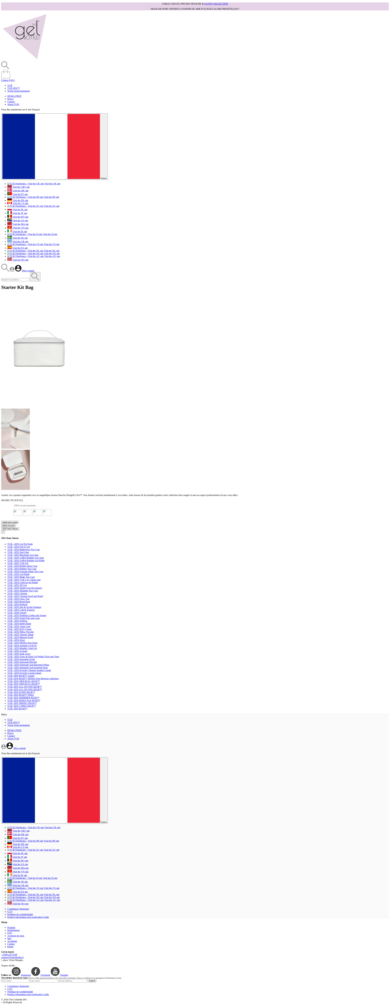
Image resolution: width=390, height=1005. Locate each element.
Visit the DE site (20, 200)
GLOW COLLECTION (216, 3)
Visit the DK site (20, 190)
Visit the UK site (52, 183)
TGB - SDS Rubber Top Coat (21, 568)
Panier (10, 946)
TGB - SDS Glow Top (18, 599)
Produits (11, 927)
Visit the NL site (51, 250)
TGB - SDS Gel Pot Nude (20, 544)
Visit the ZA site (20, 220)
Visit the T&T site (21, 187)
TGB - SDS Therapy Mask (20, 634)
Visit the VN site (20, 228)
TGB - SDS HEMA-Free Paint (22, 643)
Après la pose (8, 525)
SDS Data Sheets (10, 529)
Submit (92, 981)
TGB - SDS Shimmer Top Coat (22, 590)
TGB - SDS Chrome (17, 593)
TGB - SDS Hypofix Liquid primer (24, 673)
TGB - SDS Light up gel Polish (22, 582)
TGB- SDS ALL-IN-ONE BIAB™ (24, 686)
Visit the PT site (20, 194)
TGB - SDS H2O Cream (19, 629)
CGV (10, 911)
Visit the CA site (20, 203)
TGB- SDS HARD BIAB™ (21, 692)
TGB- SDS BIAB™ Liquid (20, 675)
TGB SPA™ (13, 88)
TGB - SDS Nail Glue (18, 552)
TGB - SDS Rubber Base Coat (22, 566)
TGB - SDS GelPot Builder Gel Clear (25, 557)
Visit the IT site (19, 213)
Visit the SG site (51, 206)
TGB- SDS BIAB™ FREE (20, 695)
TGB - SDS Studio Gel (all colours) (24, 588)
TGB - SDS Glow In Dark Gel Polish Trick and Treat (33, 656)
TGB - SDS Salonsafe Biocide (22, 662)
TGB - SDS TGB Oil (17, 563)
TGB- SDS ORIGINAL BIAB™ (23, 681)
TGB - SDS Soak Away (19, 654)
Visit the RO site (20, 217)
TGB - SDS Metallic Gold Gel (22, 648)
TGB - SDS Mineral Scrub (20, 637)
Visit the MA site (20, 224)
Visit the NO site (20, 260)
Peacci (10, 99)
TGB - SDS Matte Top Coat (21, 577)
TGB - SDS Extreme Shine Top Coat (25, 571)
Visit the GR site (20, 241)
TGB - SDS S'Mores (17, 621)
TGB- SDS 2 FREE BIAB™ (21, 706)
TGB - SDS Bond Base (18, 601)
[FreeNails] (24, 60)
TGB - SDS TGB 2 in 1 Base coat (24, 579)
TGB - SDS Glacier (17, 612)
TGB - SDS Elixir (16, 640)
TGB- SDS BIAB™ (17, 708)
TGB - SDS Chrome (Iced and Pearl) (25, 596)
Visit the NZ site (51, 253)
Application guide (10, 522)
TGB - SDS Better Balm (19, 623)
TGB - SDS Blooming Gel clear (22, 555)
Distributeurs (13, 930)
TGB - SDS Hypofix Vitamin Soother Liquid (29, 670)
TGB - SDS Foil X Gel (18, 546)
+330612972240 (9, 954)
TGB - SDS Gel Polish (18, 574)
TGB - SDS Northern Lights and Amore (26, 615)
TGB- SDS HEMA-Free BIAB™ (23, 700)
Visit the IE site (19, 231)
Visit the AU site (52, 256)
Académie (12, 941)
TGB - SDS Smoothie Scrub (21, 659)
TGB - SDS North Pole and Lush (23, 618)
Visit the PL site (20, 209)
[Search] (5, 270)
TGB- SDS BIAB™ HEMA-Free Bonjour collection (33, 678)
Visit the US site (51, 244)
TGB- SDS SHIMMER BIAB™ (23, 697)
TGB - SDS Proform (17, 604)
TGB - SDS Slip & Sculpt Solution (24, 607)
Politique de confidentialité (20, 914)
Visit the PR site (51, 197)
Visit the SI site (49, 234)
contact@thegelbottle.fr (12, 957)
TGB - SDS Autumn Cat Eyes (22, 645)
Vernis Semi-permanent (18, 91)
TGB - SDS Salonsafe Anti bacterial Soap (27, 667)
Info (9, 938)
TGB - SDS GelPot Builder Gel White (25, 560)
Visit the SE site (20, 238)
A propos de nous (15, 935)
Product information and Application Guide (28, 917)
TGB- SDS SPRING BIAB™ (22, 703)
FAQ (9, 933)
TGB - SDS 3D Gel (17, 585)
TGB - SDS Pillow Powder (20, 632)
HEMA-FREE (14, 96)
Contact (11, 101)
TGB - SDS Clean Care (18, 626)
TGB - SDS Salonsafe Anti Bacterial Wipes (28, 664)
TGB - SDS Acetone (17, 651)
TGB (9, 85)
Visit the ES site (20, 248)
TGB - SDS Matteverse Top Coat (23, 549)
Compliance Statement (18, 909)
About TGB (13, 104)
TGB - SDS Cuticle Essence (21, 610)
